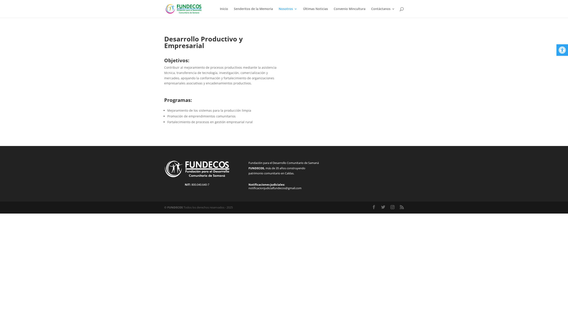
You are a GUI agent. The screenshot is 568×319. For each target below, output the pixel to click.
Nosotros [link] (286, 9)
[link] (562, 50)
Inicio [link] (224, 9)
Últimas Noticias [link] (315, 9)
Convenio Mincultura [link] (349, 9)
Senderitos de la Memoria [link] (253, 9)
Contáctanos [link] (380, 9)
